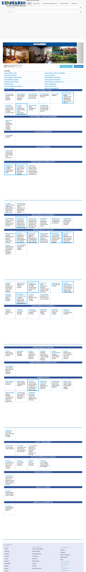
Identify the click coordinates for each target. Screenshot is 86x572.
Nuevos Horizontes (36, 553)
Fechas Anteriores (66, 66)
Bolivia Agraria (35, 561)
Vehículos (62, 550)
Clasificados (78, 66)
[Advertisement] (43, 26)
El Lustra (34, 566)
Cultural (6, 558)
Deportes (7, 561)
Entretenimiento (64, 557)
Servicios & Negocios (65, 554)
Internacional (8, 563)
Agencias (74, 3)
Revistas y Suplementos (50, 3)
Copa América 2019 (37, 568)
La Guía (34, 563)
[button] (9, 52)
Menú (29, 3)
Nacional (7, 556)
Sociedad (7, 553)
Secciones (36, 3)
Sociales (7, 566)
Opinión (6, 570)
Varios (61, 559)
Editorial (6, 568)
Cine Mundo (35, 556)
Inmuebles (62, 552)
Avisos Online (64, 3)
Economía (7, 551)
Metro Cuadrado (36, 551)
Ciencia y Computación (37, 549)
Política (6, 549)
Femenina (34, 558)
